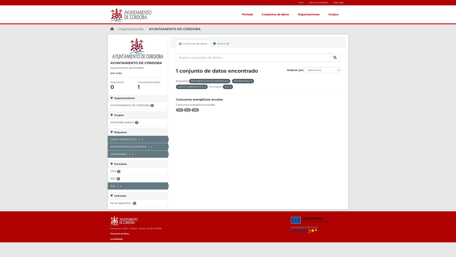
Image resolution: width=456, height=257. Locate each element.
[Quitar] (228, 81)
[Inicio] (112, 29)
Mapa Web (338, 2)
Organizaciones (309, 14)
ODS (195, 110)
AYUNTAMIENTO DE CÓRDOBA (174, 29)
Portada (247, 14)
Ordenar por (295, 70)
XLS (187, 110)
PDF (179, 110)
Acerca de (222, 43)
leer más (116, 73)
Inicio (301, 2)
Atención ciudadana (318, 2)
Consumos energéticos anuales (199, 99)
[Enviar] (335, 58)
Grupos (333, 14)
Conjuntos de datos (275, 14)
